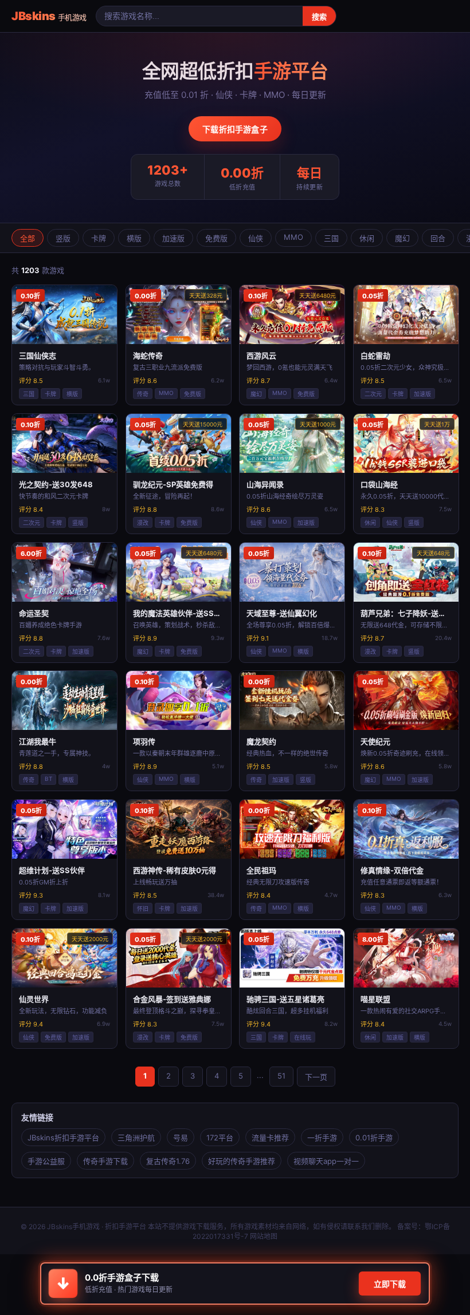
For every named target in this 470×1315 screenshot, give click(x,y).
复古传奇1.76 (168, 1161)
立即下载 (390, 1284)
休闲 (366, 238)
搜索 (319, 17)
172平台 (219, 1137)
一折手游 (322, 1137)
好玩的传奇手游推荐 (241, 1161)
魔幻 (402, 238)
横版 (134, 238)
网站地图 (263, 1236)
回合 (437, 238)
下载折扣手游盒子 (235, 129)
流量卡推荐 (270, 1137)
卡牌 (98, 238)
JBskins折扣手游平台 (63, 1137)
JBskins (49, 16)
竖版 (63, 238)
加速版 (173, 238)
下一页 (316, 1076)
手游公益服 (46, 1161)
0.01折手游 (374, 1137)
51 (281, 1075)
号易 (180, 1137)
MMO (293, 237)
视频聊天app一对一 (326, 1161)
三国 (331, 238)
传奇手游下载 (105, 1161)
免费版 (216, 238)
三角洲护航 (136, 1137)
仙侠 (255, 238)
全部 (27, 238)
